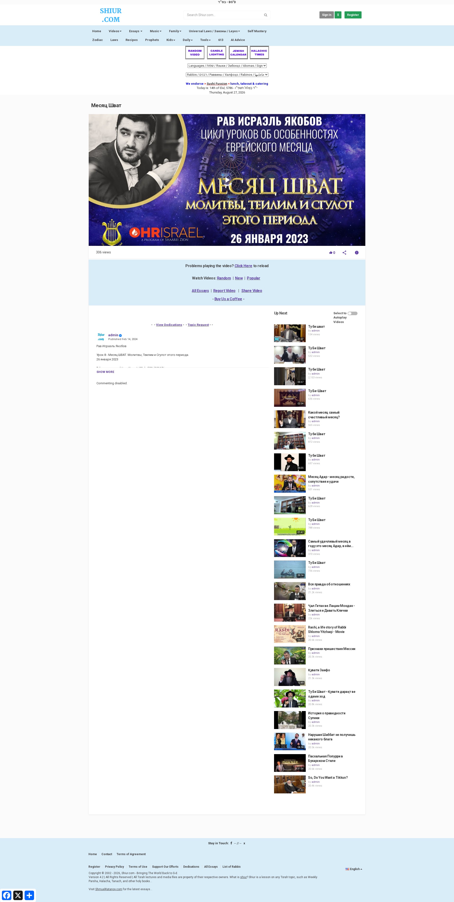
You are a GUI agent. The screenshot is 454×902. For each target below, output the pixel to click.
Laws (114, 40)
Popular (253, 278)
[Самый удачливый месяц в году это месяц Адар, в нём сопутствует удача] (290, 548)
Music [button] (154, 31)
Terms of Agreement (131, 854)
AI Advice (238, 40)
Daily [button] (186, 40)
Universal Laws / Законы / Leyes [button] (213, 31)
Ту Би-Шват (317, 391)
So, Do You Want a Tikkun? (328, 777)
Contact (106, 854)
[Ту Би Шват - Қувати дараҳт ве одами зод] (290, 698)
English (354, 869)
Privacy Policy (114, 866)
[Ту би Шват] (290, 376)
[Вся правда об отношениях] (290, 591)
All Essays (200, 290)
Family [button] (174, 31)
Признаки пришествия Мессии (331, 649)
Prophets (152, 40)
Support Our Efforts (165, 866)
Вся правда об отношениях (329, 584)
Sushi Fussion (217, 83)
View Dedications (169, 325)
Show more (105, 372)
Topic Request (198, 325)
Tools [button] (204, 40)
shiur (243, 877)
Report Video (224, 290)
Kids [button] (169, 40)
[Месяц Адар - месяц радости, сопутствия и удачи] (290, 484)
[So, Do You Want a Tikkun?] (290, 784)
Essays (134, 31)
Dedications (191, 866)
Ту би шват (316, 326)
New (239, 278)
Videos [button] (114, 31)
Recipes (132, 40)
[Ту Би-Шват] (290, 398)
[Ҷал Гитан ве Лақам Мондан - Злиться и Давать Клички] (290, 613)
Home (96, 31)
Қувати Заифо (319, 670)
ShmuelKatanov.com (108, 889)
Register (353, 15)
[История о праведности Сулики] (290, 720)
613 (220, 40)
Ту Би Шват (317, 348)
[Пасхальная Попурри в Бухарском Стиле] (290, 763)
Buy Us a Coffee (228, 299)
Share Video (251, 290)
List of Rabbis (232, 866)
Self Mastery (257, 31)
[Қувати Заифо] (290, 677)
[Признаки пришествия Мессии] (290, 656)
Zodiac (97, 40)
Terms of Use (138, 866)
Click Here (243, 266)
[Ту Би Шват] (290, 355)
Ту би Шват (316, 369)
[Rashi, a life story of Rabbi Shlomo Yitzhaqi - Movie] (290, 634)
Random (224, 278)
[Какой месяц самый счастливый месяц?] (290, 419)
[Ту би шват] (290, 333)
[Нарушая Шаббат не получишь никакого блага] (290, 742)
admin (113, 335)
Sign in (326, 15)
